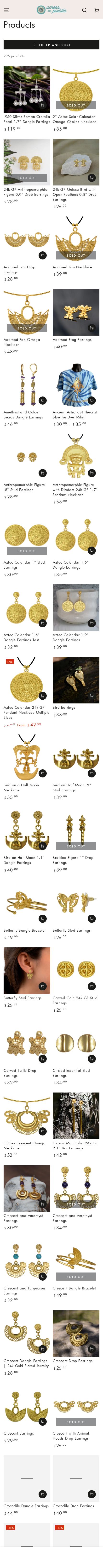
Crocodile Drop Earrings (73, 1505)
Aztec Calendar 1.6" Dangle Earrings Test (22, 637)
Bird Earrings (64, 707)
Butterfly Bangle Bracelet (25, 930)
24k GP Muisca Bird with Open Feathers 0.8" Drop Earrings (75, 194)
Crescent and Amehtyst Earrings (23, 1218)
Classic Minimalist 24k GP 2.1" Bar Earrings (75, 1145)
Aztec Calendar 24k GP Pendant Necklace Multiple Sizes (27, 712)
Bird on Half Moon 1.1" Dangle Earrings (24, 860)
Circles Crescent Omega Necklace (25, 1145)
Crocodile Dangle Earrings (26, 1505)
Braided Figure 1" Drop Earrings (73, 860)
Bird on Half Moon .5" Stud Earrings (72, 787)
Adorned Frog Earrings (72, 339)
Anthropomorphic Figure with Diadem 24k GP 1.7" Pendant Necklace (75, 489)
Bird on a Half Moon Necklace (21, 787)
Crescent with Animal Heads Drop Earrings (71, 1436)
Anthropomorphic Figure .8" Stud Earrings (24, 487)
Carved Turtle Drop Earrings (20, 1073)
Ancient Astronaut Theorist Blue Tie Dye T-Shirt (75, 414)
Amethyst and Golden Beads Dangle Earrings (23, 414)
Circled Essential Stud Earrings (71, 1073)
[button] (84, 10)
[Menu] (6, 10)
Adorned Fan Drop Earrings (19, 269)
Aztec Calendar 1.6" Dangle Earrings (71, 565)
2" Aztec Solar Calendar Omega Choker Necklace (75, 119)
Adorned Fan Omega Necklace (22, 342)
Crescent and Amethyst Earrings (72, 1218)
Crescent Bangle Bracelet (74, 1288)
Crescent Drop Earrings (72, 1360)
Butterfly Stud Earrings (72, 930)
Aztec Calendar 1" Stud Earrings (24, 565)
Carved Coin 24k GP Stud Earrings (75, 1000)
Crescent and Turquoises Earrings (25, 1290)
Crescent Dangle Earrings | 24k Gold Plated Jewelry (26, 1363)
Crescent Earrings (19, 1433)
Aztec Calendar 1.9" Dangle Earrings (71, 637)
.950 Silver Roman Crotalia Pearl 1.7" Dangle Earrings (27, 119)
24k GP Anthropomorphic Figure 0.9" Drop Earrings (26, 192)
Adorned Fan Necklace (72, 266)
